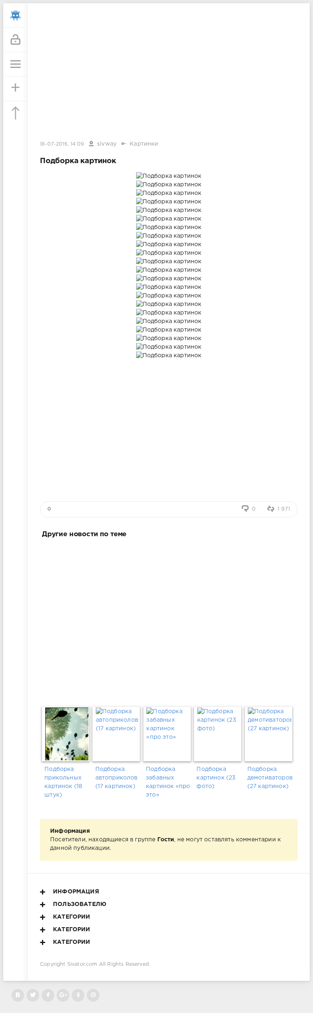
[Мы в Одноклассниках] (78, 995)
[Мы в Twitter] (32, 995)
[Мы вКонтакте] (17, 995)
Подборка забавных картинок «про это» (168, 782)
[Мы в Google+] (63, 995)
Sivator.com (82, 964)
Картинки (144, 144)
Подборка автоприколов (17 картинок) (116, 778)
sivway (107, 144)
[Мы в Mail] (93, 995)
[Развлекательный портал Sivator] (15, 15)
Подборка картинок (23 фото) (216, 778)
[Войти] (15, 40)
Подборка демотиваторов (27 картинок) (270, 778)
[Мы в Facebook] (48, 995)
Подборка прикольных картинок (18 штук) (63, 782)
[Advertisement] (168, 620)
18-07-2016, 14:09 (62, 144)
